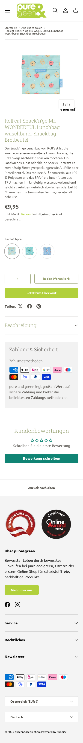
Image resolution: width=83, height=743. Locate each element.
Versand (27, 214)
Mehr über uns (22, 590)
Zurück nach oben (41, 488)
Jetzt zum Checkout (41, 293)
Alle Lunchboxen (31, 27)
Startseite (11, 27)
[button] (76, 11)
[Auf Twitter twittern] (20, 306)
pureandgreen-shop (27, 732)
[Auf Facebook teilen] (29, 306)
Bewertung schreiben (41, 458)
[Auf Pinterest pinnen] (38, 306)
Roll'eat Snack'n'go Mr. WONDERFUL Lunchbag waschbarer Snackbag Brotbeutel (34, 32)
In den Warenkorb (56, 278)
